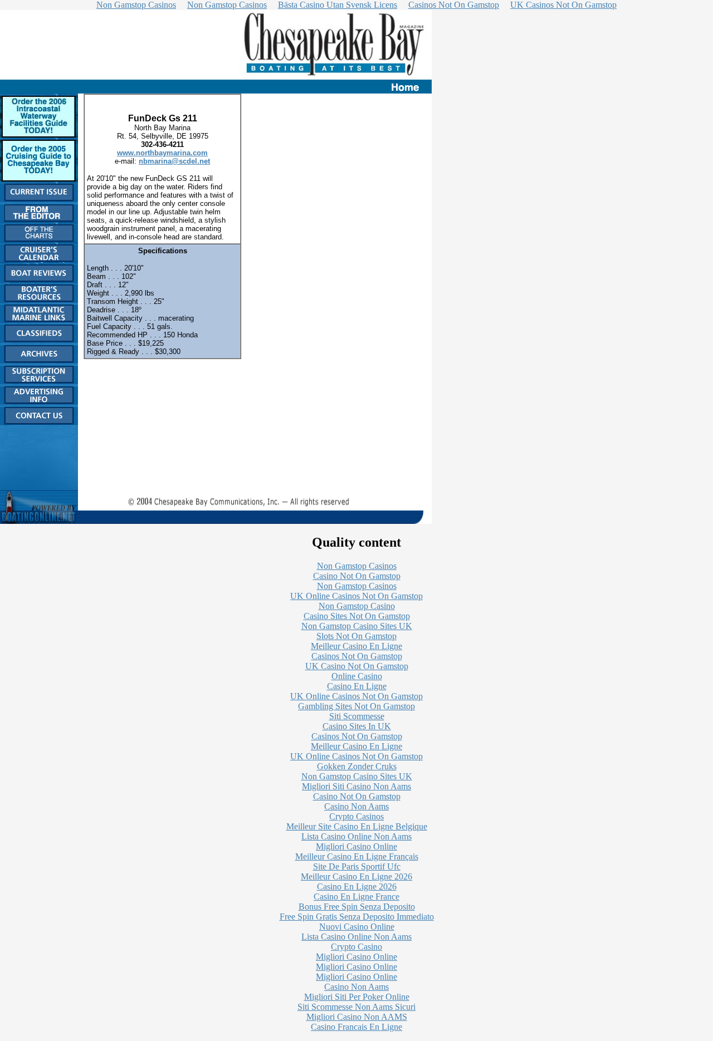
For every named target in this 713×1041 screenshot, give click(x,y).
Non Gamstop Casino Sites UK (356, 626)
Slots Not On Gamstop (356, 636)
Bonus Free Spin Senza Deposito (357, 906)
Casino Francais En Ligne (356, 1027)
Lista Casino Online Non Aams (356, 836)
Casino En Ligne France (356, 896)
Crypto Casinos (356, 816)
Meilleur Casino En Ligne (356, 646)
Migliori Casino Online (356, 846)
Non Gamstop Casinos (357, 566)
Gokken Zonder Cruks (357, 766)
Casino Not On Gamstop (357, 576)
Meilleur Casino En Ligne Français (356, 856)
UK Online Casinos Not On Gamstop (356, 596)
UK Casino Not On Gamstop (356, 666)
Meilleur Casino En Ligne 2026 (356, 876)
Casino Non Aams (356, 806)
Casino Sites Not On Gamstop (357, 616)
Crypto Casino (356, 946)
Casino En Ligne (357, 686)
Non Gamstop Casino (357, 606)
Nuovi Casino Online (356, 926)
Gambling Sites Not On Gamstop (356, 706)
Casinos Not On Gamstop (356, 656)
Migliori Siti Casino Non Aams (356, 786)
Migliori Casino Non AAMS (356, 1017)
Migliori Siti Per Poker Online (356, 996)
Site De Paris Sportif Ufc (357, 866)
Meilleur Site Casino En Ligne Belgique (356, 826)
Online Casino (356, 676)
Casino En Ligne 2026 (357, 886)
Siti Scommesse (356, 716)
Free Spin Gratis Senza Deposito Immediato (357, 916)
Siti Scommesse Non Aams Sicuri (356, 1006)
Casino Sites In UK (357, 726)
